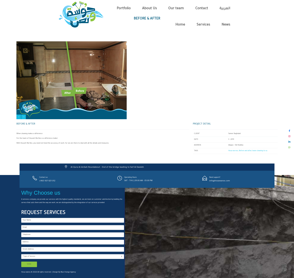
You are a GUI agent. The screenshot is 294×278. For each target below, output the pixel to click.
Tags (196, 151)
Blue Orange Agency (68, 272)
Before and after (245, 151)
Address (197, 145)
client (197, 134)
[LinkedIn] (289, 142)
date (196, 139)
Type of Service (29, 256)
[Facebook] (289, 130)
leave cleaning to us (259, 151)
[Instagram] (289, 136)
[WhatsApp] (289, 147)
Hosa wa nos (233, 151)
